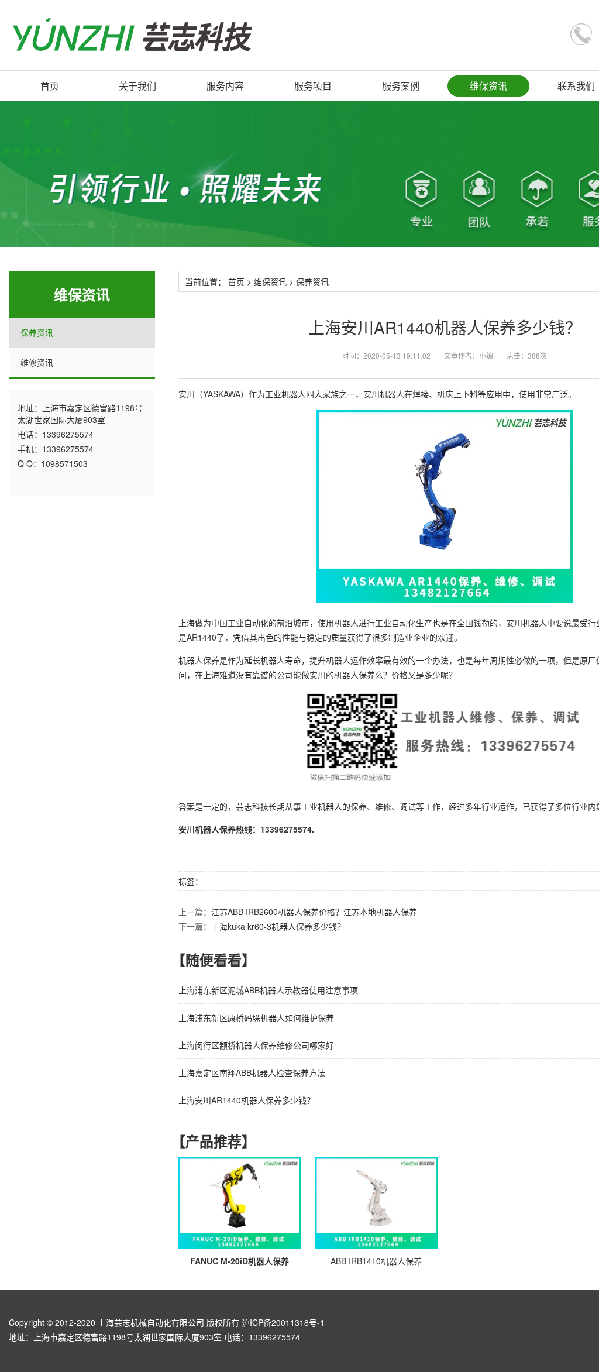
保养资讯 (36, 332)
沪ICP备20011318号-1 (283, 1322)
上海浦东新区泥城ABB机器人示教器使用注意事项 (268, 990)
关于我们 (137, 85)
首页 (49, 85)
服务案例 (400, 85)
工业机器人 (285, 394)
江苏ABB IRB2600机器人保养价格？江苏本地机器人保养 (314, 911)
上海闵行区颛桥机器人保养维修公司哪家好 (256, 1045)
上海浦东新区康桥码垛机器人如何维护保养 (256, 1017)
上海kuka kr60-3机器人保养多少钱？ (278, 926)
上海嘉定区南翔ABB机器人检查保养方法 (251, 1072)
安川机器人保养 (207, 829)
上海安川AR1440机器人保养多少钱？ (246, 1100)
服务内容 (225, 85)
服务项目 (313, 85)
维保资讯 (488, 85)
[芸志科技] (132, 35)
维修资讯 (36, 362)
